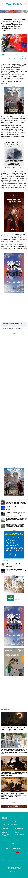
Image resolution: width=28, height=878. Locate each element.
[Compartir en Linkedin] (23, 59)
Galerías (15, 824)
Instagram (4, 325)
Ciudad (5, 1)
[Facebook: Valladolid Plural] (16, 54)
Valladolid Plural (10, 54)
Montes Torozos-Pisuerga (5, 835)
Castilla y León (16, 1)
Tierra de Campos (6, 832)
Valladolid (4, 820)
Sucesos (22, 1)
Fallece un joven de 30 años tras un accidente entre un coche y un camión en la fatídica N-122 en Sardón (16, 571)
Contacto (14, 843)
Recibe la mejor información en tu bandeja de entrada (13, 328)
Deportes (4, 824)
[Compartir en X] (14, 59)
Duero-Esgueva (5, 837)
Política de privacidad (19, 834)
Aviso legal (17, 832)
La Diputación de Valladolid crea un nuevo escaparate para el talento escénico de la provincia (16, 508)
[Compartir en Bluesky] (17, 59)
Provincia (10, 1)
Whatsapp (20, 323)
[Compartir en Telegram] (20, 59)
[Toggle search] (26, 4)
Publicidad (22, 840)
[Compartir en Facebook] (12, 59)
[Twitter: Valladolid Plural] (15, 54)
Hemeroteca (6, 840)
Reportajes (10, 824)
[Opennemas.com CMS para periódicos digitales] (14, 869)
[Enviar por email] (9, 59)
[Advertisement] (14, 306)
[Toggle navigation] (2, 4)
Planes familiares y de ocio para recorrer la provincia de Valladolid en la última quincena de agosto (14, 773)
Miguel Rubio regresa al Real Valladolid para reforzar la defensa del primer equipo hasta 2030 (16, 520)
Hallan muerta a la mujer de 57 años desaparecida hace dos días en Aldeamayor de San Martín (16, 565)
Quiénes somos (18, 831)
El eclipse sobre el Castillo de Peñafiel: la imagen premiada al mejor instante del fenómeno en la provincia (13, 729)
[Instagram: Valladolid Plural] (17, 54)
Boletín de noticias (14, 840)
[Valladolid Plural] (14, 4)
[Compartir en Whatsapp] (25, 59)
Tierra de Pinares (6, 831)
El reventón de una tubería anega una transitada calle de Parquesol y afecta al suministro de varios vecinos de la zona (15, 525)
